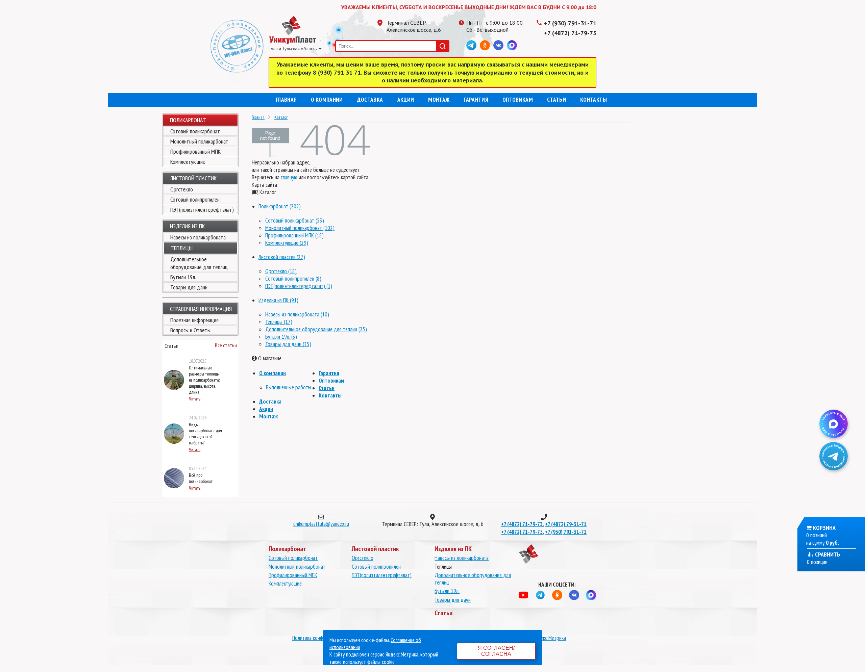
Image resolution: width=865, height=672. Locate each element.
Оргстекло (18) (281, 271)
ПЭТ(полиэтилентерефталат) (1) (298, 286)
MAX (512, 45)
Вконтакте (498, 45)
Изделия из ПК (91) (278, 300)
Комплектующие (187, 161)
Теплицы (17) (278, 322)
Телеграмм (471, 45)
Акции (405, 99)
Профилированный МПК (195, 151)
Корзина (824, 528)
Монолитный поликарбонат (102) (300, 228)
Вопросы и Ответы (190, 330)
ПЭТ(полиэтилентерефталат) (202, 209)
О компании (327, 99)
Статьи (556, 99)
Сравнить (827, 554)
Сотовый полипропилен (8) (293, 278)
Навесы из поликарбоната (198, 237)
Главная (286, 99)
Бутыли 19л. (183, 277)
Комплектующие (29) (286, 243)
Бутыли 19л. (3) (281, 336)
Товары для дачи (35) (288, 344)
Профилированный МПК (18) (294, 235)
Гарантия (476, 99)
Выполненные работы (288, 387)
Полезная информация (194, 320)
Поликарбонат (188, 120)
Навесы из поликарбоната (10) (297, 314)
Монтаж (438, 99)
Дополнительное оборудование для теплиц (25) (316, 329)
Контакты (593, 99)
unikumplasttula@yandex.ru (321, 523)
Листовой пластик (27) (281, 257)
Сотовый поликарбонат (195, 131)
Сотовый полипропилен (195, 199)
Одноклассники (485, 45)
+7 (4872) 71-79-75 (570, 33)
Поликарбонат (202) (279, 206)
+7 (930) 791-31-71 (570, 23)
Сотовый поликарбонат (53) (294, 220)
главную (289, 177)
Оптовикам (517, 99)
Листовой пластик (193, 178)
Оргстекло (181, 189)
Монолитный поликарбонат (199, 141)
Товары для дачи (188, 287)
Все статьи (226, 345)
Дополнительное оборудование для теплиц (199, 263)
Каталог (281, 117)
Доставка (370, 99)
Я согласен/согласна (496, 651)
